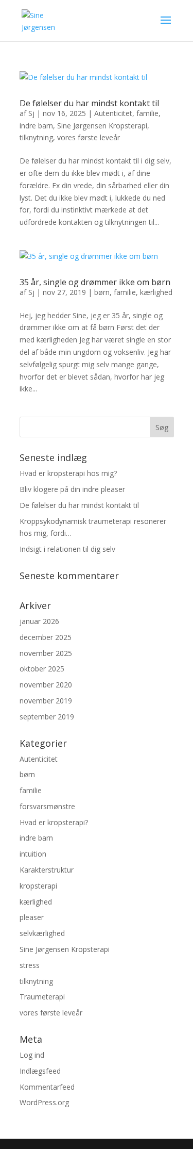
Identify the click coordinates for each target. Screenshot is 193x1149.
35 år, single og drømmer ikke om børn (95, 282)
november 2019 (46, 700)
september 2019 (47, 716)
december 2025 (46, 637)
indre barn (36, 125)
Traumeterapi (42, 997)
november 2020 (46, 685)
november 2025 (46, 653)
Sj (31, 113)
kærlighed (156, 292)
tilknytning (36, 137)
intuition (33, 854)
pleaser (32, 917)
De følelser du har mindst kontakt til (89, 103)
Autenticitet (113, 113)
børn (102, 292)
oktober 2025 (42, 669)
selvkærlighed (42, 933)
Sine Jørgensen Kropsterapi (102, 125)
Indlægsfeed (40, 1071)
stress (30, 965)
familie (147, 113)
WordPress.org (44, 1102)
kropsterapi (38, 886)
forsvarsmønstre (47, 806)
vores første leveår (88, 137)
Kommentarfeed (47, 1087)
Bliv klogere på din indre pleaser (72, 489)
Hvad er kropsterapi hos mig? (68, 473)
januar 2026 (39, 621)
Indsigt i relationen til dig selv (67, 549)
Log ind (32, 1055)
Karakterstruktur (47, 870)
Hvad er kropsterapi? (54, 822)
